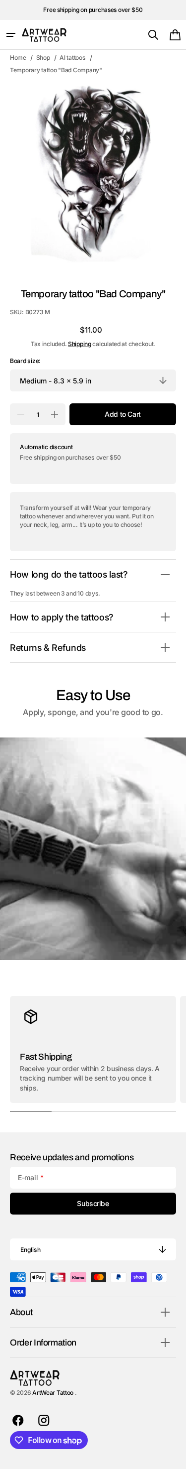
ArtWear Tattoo (53, 1392)
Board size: (25, 361)
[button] (11, 35)
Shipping (79, 344)
